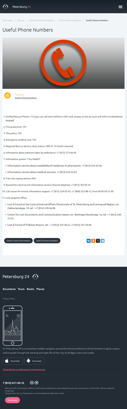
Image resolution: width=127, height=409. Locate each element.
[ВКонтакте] (89, 241)
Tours (21, 289)
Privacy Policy (9, 298)
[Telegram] (103, 241)
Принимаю (12, 400)
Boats (30, 289)
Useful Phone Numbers (26, 97)
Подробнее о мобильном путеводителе (24, 369)
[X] (98, 241)
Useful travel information (18, 240)
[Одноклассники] (93, 241)
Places (40, 289)
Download (15, 361)
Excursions (9, 289)
